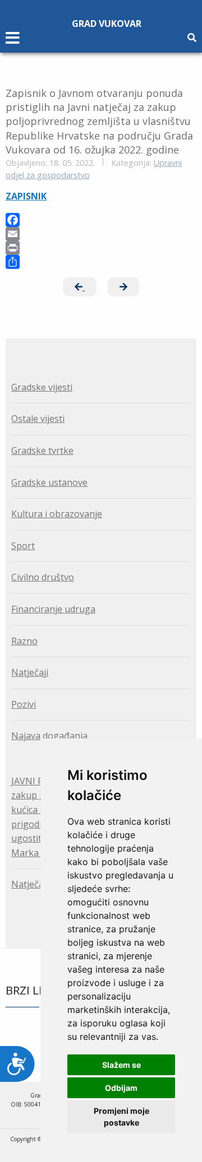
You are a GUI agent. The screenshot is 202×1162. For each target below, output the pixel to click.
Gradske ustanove (49, 482)
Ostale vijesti (38, 418)
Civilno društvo (42, 577)
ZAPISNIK (26, 196)
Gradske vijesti (41, 387)
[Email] (101, 234)
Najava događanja (49, 735)
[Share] (101, 262)
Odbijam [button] (121, 1088)
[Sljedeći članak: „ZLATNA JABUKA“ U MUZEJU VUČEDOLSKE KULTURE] (123, 286)
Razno (24, 641)
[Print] (101, 248)
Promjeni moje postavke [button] (121, 1116)
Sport (23, 546)
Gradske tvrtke (42, 450)
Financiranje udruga (53, 609)
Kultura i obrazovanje (56, 514)
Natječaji (29, 672)
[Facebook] (101, 220)
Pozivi (23, 704)
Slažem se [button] (121, 1065)
